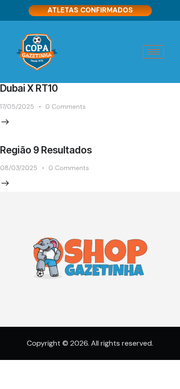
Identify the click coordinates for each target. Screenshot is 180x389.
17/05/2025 (17, 106)
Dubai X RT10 (29, 88)
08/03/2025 (18, 168)
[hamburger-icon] (153, 52)
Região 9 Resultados (46, 150)
